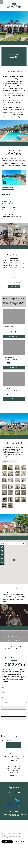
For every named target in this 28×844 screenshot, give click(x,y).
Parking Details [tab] (6, 194)
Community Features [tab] (8, 187)
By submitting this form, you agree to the (12, 736)
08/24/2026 (13, 286)
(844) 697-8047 (14, 775)
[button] (1, 2)
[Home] (14, 5)
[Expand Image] (4, 467)
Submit (13, 745)
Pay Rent (14, 632)
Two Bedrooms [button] (14, 280)
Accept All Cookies (7, 841)
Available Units (13, 336)
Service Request (14, 640)
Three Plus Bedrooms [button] (14, 282)
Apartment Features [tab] (8, 191)
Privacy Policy (14, 811)
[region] (14, 837)
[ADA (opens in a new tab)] (13, 792)
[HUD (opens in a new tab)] (10, 792)
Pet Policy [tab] (19, 191)
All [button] (14, 277)
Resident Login (14, 636)
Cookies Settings (20, 841)
